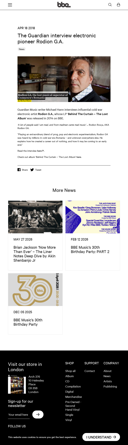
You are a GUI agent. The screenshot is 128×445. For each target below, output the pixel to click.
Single (69, 414)
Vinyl (68, 420)
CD (67, 381)
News (107, 376)
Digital (69, 391)
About (108, 371)
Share (25, 169)
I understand (99, 437)
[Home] (64, 6)
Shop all (70, 371)
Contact (89, 371)
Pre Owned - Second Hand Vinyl (73, 405)
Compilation (73, 386)
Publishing (110, 386)
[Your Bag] (118, 5)
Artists (108, 381)
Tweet (38, 169)
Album (69, 376)
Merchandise (73, 396)
